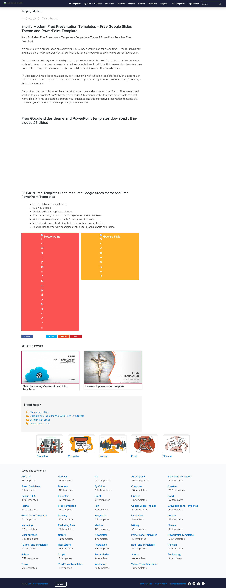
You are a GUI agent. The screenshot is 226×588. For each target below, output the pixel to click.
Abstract (28, 478)
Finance (139, 498)
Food (175, 498)
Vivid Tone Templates (70, 566)
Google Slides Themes (143, 507)
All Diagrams (139, 478)
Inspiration (138, 517)
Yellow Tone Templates (144, 566)
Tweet (52, 336)
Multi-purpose (29, 537)
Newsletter (102, 537)
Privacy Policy (160, 583)
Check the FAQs (39, 412)
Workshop (102, 566)
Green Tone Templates (34, 517)
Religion (175, 546)
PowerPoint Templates (181, 537)
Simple (65, 556)
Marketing (29, 527)
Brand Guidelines (30, 488)
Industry (65, 517)
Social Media (102, 556)
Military (138, 527)
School (29, 556)
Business (66, 488)
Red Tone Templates (143, 546)
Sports (139, 556)
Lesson (175, 517)
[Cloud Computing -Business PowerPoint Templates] (50, 367)
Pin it (76, 336)
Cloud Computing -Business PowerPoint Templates (45, 388)
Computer (139, 488)
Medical (102, 527)
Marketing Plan (66, 527)
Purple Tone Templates (34, 546)
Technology (175, 556)
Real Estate (65, 546)
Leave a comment (40, 423)
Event (102, 498)
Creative (176, 488)
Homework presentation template (105, 386)
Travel (29, 566)
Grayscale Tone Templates (183, 507)
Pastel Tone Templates (144, 537)
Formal (29, 507)
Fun (102, 507)
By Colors (103, 488)
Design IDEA (29, 498)
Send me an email (40, 419)
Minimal (175, 527)
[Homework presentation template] (113, 367)
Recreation (102, 546)
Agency (65, 478)
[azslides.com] (13, 2)
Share (28, 336)
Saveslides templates (38, 583)
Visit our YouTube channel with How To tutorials (57, 415)
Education (66, 498)
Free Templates (67, 507)
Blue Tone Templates (180, 478)
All (102, 478)
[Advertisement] (180, 25)
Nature (66, 537)
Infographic (102, 517)
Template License (178, 583)
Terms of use (146, 583)
